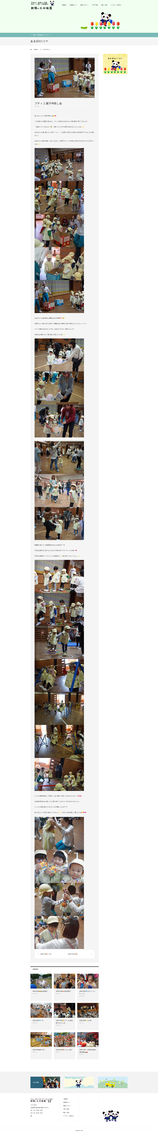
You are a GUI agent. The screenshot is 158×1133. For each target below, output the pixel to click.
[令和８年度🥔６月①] (41, 1039)
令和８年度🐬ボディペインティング (87, 992)
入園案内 (64, 5)
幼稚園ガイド (73, 5)
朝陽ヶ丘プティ (84, 5)
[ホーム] (31, 49)
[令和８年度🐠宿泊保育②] (41, 981)
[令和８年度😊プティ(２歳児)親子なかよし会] (64, 1010)
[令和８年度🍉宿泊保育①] (64, 981)
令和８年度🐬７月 (38, 1020)
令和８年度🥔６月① (39, 1049)
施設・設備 (104, 5)
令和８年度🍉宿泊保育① (63, 991)
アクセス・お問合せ (116, 5)
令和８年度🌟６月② (85, 1020)
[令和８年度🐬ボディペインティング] (88, 981)
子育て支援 (95, 5)
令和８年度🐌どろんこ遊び (64, 1049)
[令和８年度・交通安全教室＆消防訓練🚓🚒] (88, 1039)
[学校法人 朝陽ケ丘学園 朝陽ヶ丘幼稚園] (42, 5)
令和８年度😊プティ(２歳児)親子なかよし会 (64, 1022)
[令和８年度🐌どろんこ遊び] (64, 1039)
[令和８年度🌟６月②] (88, 1010)
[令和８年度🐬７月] (41, 1010)
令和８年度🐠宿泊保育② (40, 991)
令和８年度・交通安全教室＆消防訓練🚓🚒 (87, 1051)
